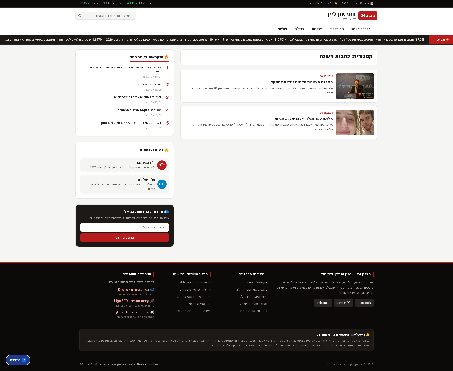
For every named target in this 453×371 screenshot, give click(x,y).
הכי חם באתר (360, 28)
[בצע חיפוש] (80, 15)
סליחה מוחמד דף (149, 84)
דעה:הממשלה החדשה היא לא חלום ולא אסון (131, 123)
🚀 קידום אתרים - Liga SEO (134, 301)
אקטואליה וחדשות (255, 282)
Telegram (323, 303)
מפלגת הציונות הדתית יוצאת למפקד (302, 82)
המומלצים (336, 28)
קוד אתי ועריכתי (200, 303)
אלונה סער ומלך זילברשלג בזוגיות (304, 118)
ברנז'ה (299, 28)
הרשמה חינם (125, 237)
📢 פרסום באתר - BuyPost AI (133, 312)
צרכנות (317, 28)
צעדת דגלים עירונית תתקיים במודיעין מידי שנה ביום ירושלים (126, 69)
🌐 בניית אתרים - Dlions (136, 289)
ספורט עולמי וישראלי (253, 303)
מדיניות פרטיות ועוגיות (195, 289)
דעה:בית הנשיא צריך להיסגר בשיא (137, 97)
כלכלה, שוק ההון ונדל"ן (252, 289)
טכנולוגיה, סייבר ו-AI (253, 296)
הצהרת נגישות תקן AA (195, 282)
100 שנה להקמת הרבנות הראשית (139, 110)
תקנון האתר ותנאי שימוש (194, 296)
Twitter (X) (343, 303)
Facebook (364, 303)
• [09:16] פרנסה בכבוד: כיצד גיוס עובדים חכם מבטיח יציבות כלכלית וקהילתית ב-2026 (162, 39)
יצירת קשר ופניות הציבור (194, 310)
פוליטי (282, 28)
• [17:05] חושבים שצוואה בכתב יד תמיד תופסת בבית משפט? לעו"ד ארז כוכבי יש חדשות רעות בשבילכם (357, 39)
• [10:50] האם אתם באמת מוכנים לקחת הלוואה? (254, 39)
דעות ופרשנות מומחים (252, 310)
